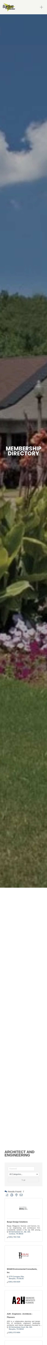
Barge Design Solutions (17, 1222)
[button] (6, 1191)
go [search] (24, 1180)
